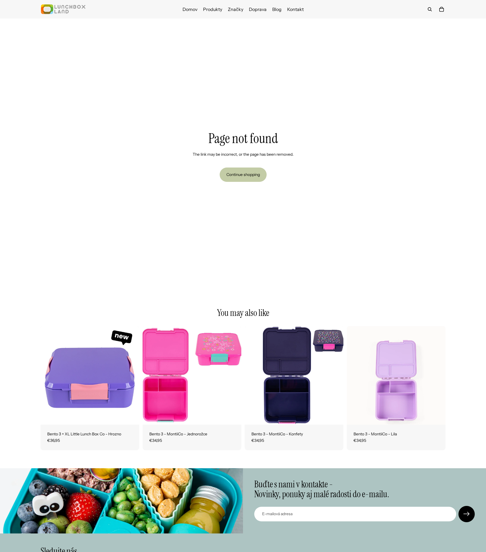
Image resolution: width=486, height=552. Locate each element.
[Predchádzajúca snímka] (48, 375)
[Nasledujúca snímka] (130, 375)
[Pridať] (130, 416)
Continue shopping (243, 174)
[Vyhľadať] (430, 9)
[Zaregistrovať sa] (466, 514)
